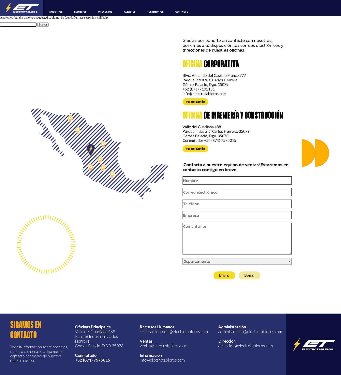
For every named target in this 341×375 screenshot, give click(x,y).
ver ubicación (195, 102)
